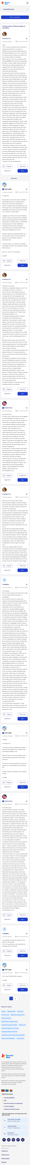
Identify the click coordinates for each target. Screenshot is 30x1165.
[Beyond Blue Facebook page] (4, 1140)
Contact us (4, 1151)
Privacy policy (5, 1158)
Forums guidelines (9, 1097)
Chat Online (12, 1126)
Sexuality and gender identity (9, 1025)
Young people (20, 1038)
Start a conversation (15, 17)
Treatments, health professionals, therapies (13, 1035)
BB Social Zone (11, 1011)
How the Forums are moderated (13, 1103)
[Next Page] (19, 998)
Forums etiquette (9, 1106)
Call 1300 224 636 (14, 1119)
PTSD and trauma (6, 1018)
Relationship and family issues (9, 1021)
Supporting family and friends (9, 1031)
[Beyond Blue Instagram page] (13, 1140)
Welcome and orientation (8, 1038)
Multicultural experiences (17, 1014)
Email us (11, 1133)
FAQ (5, 1100)
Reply (22, 170)
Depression (20, 1011)
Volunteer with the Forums (11, 1109)
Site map (3, 1162)
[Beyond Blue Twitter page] (18, 1140)
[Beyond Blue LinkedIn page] (22, 1140)
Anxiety (4, 1011)
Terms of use (5, 1154)
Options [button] (28, 9)
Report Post (7, 170)
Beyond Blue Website (8, 1056)
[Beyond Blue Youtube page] (8, 1140)
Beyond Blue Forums (6, 3)
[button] (4, 166)
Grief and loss (5, 1014)
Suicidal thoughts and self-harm (10, 1028)
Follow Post (23, 166)
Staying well (22, 1025)
